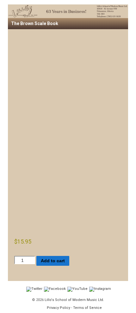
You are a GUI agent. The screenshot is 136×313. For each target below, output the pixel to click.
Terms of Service (87, 308)
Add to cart (53, 260)
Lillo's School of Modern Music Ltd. (74, 300)
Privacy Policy (58, 308)
